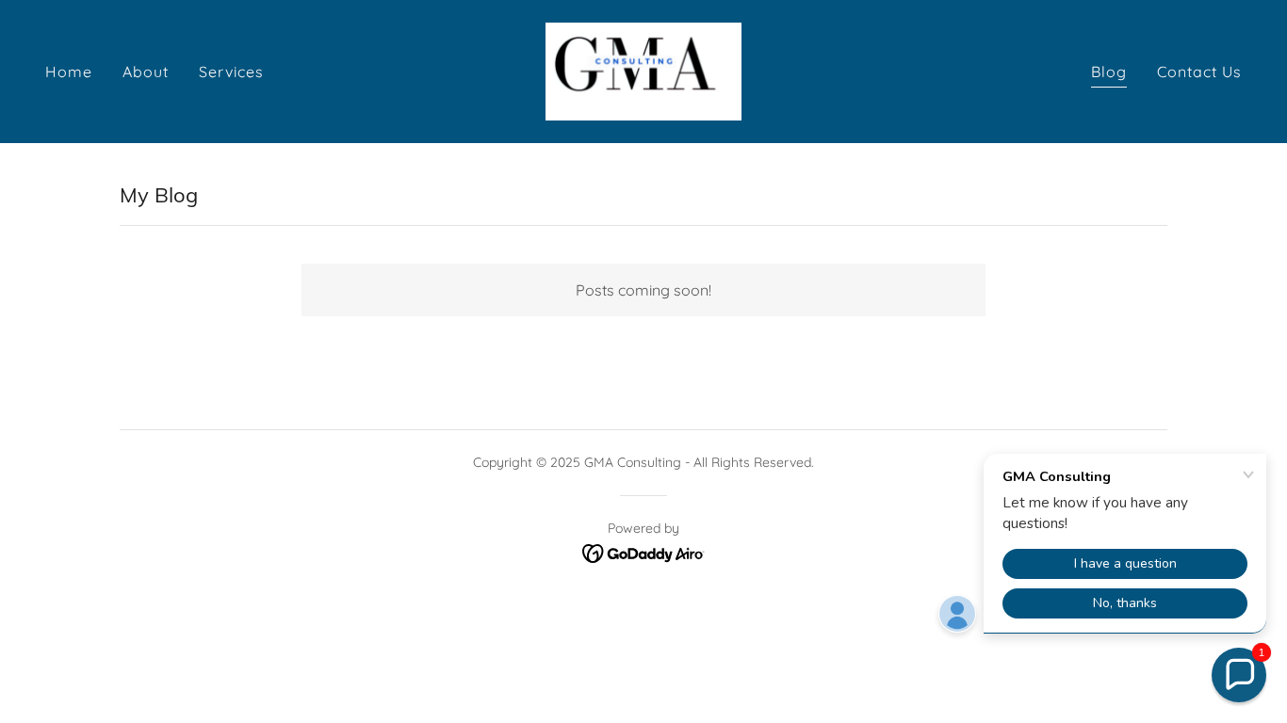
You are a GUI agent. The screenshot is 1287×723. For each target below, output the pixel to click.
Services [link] (231, 71)
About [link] (145, 71)
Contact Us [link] (1199, 71)
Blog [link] (1109, 71)
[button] (1239, 675)
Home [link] (68, 71)
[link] (643, 69)
